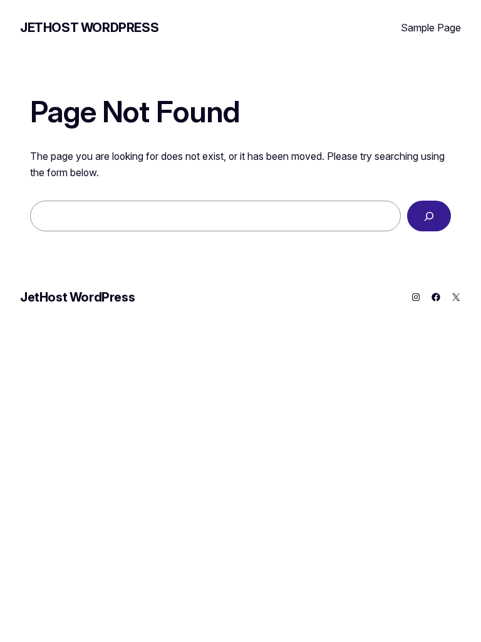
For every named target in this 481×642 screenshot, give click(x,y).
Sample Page (431, 27)
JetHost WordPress (89, 27)
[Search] (429, 216)
